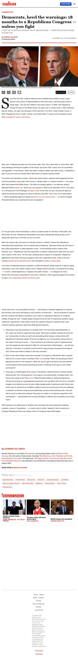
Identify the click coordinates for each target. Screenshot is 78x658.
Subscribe (66, 4)
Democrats (31, 480)
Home (36, 595)
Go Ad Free (39, 610)
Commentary (20, 480)
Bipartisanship (8, 480)
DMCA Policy (39, 654)
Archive (38, 607)
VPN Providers (39, 650)
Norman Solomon (11, 37)
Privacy (38, 601)
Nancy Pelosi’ (50, 483)
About (41, 595)
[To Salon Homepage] (9, 4)
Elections (40, 480)
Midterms (39, 483)
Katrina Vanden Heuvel (11, 483)
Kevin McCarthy (27, 483)
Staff (35, 598)
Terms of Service (38, 604)
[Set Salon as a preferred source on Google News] (61, 92)
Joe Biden (64, 480)
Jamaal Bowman (53, 480)
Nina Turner (61, 483)
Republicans (7, 487)
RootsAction (30, 454)
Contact (41, 598)
